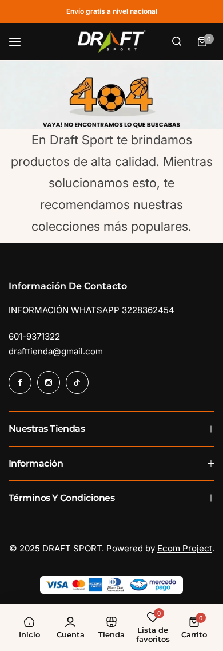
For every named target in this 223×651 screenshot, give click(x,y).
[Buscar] (176, 41)
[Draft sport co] (111, 41)
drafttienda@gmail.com (56, 351)
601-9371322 (34, 336)
